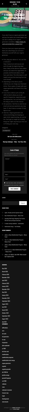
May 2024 (4, 292)
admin (6, 235)
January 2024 (5, 295)
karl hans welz (5, 351)
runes (3, 387)
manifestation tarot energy (8, 360)
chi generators (5, 336)
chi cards (4, 334)
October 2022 (5, 313)
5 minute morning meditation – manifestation (14, 223)
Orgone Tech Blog (15, 3)
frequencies (5, 342)
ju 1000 (4, 348)
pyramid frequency (6, 378)
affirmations (5, 328)
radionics (4, 384)
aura (3, 331)
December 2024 (6, 289)
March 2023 (5, 310)
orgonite (4, 366)
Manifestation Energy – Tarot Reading (12, 226)
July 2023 (4, 307)
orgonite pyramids (6, 369)
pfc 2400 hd (5, 372)
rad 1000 (4, 381)
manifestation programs (7, 357)
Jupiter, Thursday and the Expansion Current (14, 212)
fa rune (3, 339)
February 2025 (5, 283)
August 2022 (5, 319)
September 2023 (6, 301)
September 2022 (6, 316)
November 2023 (6, 298)
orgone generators (6, 363)
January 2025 (5, 286)
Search (3, 197)
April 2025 (4, 280)
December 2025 (6, 277)
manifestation (5, 354)
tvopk (3, 396)
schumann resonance (7, 390)
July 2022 (4, 322)
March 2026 (5, 271)
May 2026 (4, 268)
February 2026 (5, 274)
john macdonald (5, 345)
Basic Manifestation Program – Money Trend (14, 215)
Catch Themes (16, 409)
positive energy (5, 375)
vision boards (5, 402)
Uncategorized (6, 130)
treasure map (5, 393)
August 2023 (5, 304)
